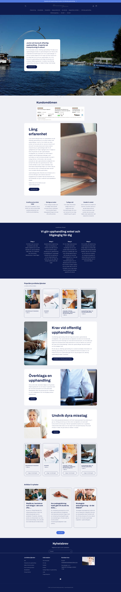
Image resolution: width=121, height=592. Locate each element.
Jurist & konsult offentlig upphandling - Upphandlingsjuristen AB (62, 587)
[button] (25, 5)
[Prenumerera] (70, 551)
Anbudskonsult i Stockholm (32, 311)
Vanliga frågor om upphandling (50, 569)
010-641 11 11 (66, 565)
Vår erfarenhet (46, 560)
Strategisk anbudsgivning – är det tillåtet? (85, 506)
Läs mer (33, 398)
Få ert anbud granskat (29, 567)
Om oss (44, 562)
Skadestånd (27, 569)
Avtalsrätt (46, 311)
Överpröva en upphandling (30, 562)
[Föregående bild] (57, 97)
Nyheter (44, 565)
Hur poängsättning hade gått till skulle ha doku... (60, 506)
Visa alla (60, 532)
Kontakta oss (31, 66)
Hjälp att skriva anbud (29, 565)
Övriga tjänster (27, 572)
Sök (25, 560)
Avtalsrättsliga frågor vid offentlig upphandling (87, 312)
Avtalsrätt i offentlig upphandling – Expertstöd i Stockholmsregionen (69, 312)
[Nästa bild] (63, 97)
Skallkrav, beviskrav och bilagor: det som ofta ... (34, 506)
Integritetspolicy (46, 574)
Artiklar (44, 567)
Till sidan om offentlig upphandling (62, 358)
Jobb (44, 572)
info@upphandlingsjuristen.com (69, 562)
